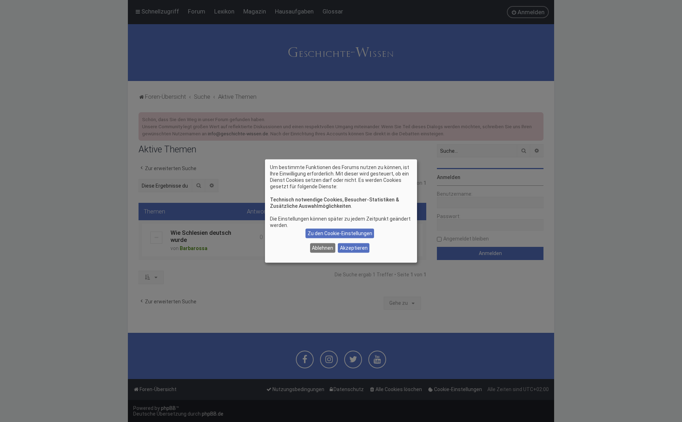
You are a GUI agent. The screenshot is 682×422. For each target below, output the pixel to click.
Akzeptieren (354, 248)
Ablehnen (322, 248)
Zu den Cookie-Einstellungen (340, 233)
